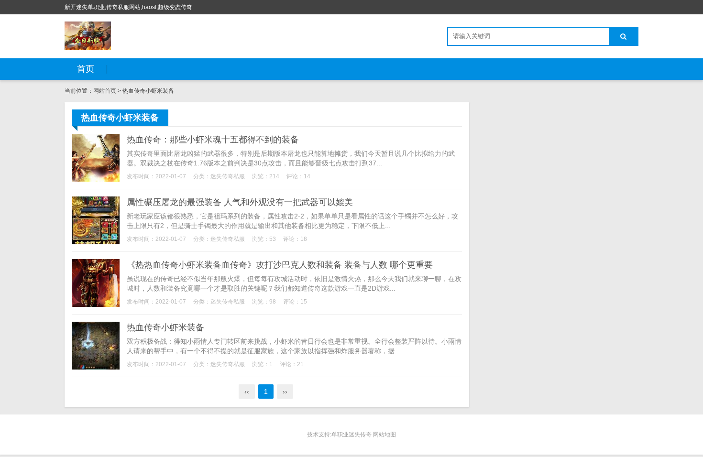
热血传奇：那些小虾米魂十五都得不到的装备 (213, 139)
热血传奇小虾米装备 (165, 327)
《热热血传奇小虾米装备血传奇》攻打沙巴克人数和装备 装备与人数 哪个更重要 (280, 265)
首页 (85, 69)
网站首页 (104, 90)
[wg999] (88, 36)
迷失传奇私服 (227, 176)
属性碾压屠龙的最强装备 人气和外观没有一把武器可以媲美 (240, 202)
